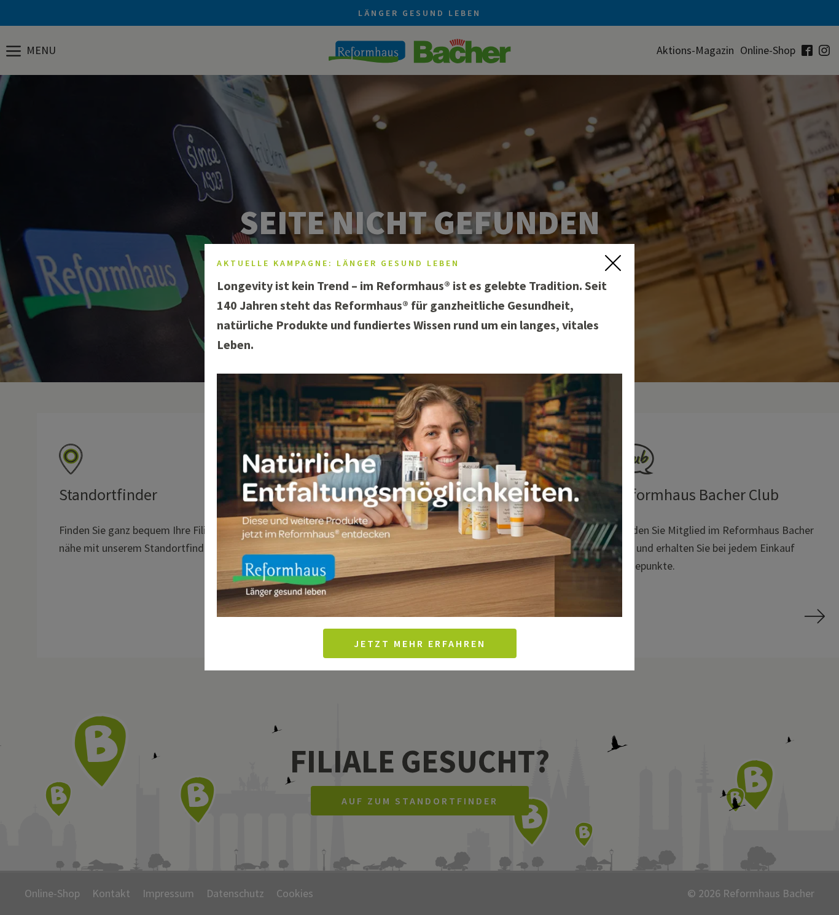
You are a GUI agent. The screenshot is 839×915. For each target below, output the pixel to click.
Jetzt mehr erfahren (420, 644)
